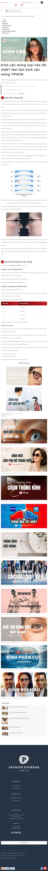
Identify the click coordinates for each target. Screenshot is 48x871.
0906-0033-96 (24, 842)
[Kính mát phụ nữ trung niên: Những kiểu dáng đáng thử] (24, 459)
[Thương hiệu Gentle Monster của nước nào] (5, 721)
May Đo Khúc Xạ (6, 33)
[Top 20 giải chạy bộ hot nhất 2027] (24, 572)
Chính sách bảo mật (16, 826)
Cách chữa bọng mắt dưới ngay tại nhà (10, 642)
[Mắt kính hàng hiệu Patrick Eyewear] (5, 2)
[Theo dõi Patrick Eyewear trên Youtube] (12, 833)
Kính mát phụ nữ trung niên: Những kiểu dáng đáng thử (14, 473)
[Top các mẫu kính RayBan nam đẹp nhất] (5, 713)
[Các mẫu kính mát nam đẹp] (5, 728)
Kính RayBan (7, 11)
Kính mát (12, 11)
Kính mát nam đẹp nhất (14, 727)
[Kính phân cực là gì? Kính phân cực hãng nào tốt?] (24, 656)
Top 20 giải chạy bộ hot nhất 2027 (8, 586)
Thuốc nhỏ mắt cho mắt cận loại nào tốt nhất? (12, 444)
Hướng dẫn (5, 23)
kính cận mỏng (12, 79)
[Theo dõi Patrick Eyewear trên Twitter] (20, 833)
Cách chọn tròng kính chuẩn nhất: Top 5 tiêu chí (12, 501)
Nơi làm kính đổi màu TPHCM (15, 733)
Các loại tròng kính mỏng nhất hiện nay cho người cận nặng (15, 558)
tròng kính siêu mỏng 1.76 (13, 341)
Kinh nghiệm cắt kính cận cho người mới (18, 706)
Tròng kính (20, 11)
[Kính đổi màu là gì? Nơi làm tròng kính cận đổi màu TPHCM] (24, 684)
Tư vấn (4, 20)
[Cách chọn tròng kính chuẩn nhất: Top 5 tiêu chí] (24, 487)
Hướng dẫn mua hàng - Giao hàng (16, 815)
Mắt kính (4, 21)
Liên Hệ (16, 813)
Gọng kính (16, 11)
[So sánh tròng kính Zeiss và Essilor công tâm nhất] (24, 516)
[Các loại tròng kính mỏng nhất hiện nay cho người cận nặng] (24, 544)
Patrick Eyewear (4, 853)
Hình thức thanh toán (16, 816)
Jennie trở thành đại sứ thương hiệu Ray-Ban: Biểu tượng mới (15, 614)
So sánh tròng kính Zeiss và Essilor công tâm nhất (13, 529)
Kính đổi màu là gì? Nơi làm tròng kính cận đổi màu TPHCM (14, 698)
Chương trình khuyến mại (9, 31)
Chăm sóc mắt (5, 29)
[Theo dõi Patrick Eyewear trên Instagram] (15, 833)
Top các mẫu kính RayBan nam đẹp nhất (18, 712)
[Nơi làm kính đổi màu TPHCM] (5, 734)
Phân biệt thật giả (6, 25)
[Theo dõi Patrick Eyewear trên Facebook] (17, 833)
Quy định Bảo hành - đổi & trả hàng (16, 818)
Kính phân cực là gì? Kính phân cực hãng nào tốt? (12, 669)
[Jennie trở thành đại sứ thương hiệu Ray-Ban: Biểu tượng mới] (24, 600)
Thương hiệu (5, 27)
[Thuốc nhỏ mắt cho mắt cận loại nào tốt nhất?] (24, 431)
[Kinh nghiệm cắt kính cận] (5, 707)
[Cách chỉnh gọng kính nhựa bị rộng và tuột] (24, 376)
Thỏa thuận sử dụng (16, 828)
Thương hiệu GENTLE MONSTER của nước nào (19, 718)
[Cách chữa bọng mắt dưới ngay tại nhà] (24, 629)
